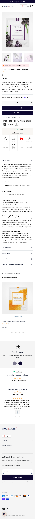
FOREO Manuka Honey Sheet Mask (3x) (13, 321)
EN (24, 6)
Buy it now (17, 113)
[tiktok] (7, 509)
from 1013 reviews (17, 394)
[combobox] (23, 5)
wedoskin (10, 515)
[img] (17, 392)
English (7, 436)
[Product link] (17, 298)
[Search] (30, 6)
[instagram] (3, 509)
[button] (2, 6)
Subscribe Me (17, 477)
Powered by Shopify (20, 515)
